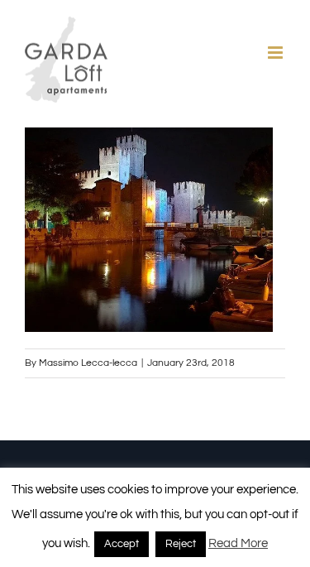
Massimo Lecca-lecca (88, 363)
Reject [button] (180, 544)
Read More (238, 543)
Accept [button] (121, 544)
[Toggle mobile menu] (276, 52)
